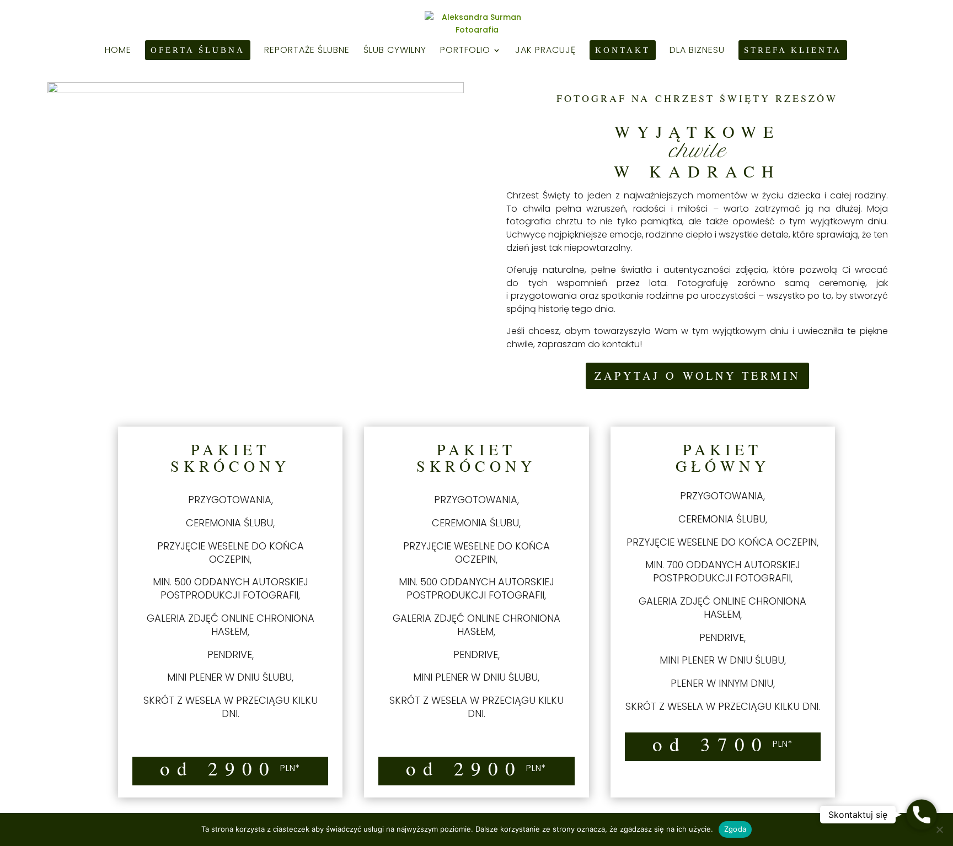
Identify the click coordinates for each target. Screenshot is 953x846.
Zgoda (735, 829)
